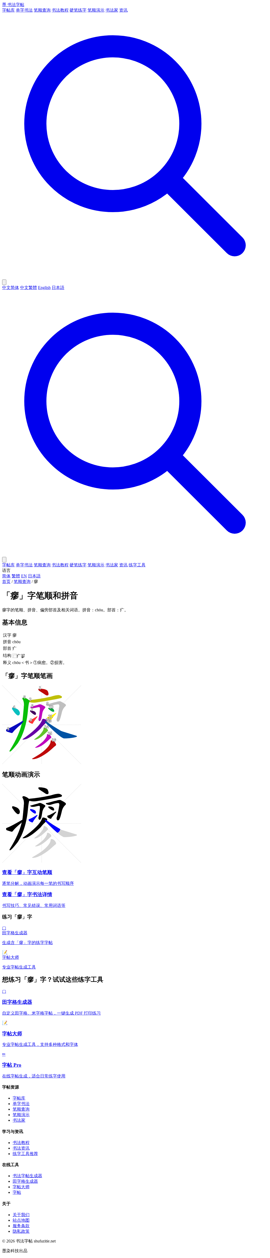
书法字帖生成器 (27, 1176)
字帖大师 (21, 1187)
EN (24, 576)
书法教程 (60, 10)
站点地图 (21, 1220)
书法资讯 (21, 1148)
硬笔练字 (78, 10)
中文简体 (10, 287)
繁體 (16, 576)
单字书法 (24, 10)
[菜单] (4, 559)
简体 (6, 576)
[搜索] (135, 277)
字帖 (17, 1192)
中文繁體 (28, 287)
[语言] (4, 282)
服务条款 (21, 1226)
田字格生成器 (25, 1181)
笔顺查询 (42, 10)
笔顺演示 (96, 10)
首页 (6, 581)
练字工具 (137, 565)
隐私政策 (21, 1231)
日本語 (58, 287)
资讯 (123, 10)
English (44, 287)
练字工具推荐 (25, 1153)
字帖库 (8, 10)
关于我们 (21, 1214)
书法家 (111, 10)
